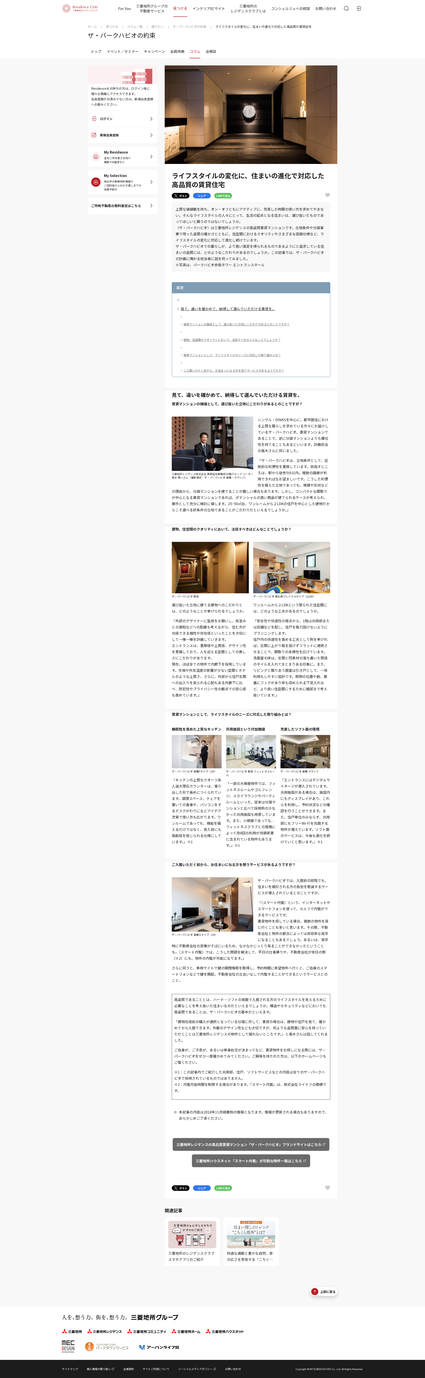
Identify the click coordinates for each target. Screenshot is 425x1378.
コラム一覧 (135, 26)
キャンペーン (154, 51)
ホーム (92, 26)
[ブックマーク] (327, 195)
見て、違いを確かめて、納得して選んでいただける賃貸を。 (228, 308)
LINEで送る (223, 196)
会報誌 (211, 51)
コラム (195, 51)
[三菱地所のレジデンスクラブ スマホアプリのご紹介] (192, 1241)
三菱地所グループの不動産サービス (152, 8)
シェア (202, 196)
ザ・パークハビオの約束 (190, 26)
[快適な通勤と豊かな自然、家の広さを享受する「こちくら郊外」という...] (250, 1241)
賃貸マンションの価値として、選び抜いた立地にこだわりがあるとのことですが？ (237, 324)
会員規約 (128, 1369)
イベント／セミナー (123, 51)
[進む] (337, 51)
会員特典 (177, 51)
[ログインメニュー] (358, 8)
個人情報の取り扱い (99, 1369)
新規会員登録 (109, 135)
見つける (180, 8)
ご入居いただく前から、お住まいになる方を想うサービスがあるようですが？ (234, 370)
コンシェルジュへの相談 (290, 8)
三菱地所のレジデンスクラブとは (248, 8)
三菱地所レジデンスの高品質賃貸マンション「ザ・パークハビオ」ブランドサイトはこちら (248, 1144)
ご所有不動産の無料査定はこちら (116, 205)
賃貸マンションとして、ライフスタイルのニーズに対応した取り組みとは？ (232, 355)
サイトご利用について (156, 1369)
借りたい (157, 26)
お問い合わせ (325, 8)
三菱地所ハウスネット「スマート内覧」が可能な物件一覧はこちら (249, 1160)
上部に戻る (328, 1291)
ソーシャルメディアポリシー (195, 1369)
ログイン (106, 118)
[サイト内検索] (346, 8)
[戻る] (87, 51)
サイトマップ (70, 1369)
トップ (96, 51)
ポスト (183, 196)
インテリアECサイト (209, 8)
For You (124, 8)
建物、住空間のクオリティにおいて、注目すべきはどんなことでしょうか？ (232, 340)
